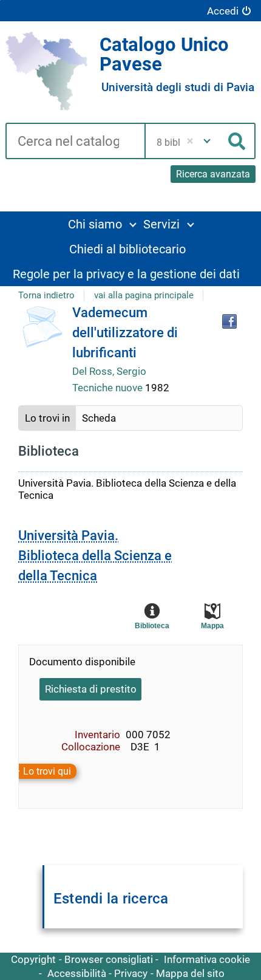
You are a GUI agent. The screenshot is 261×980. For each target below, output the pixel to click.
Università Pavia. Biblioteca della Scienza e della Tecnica (95, 555)
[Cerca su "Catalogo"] (74, 142)
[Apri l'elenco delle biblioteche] (207, 141)
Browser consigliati (108, 959)
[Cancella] (190, 141)
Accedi (223, 11)
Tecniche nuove (108, 388)
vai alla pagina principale (144, 295)
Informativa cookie (207, 959)
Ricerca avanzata (213, 174)
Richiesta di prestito (91, 689)
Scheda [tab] (99, 418)
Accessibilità (76, 973)
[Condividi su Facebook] (229, 321)
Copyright (33, 959)
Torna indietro (46, 295)
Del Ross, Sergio (109, 371)
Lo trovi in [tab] (47, 418)
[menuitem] (102, 223)
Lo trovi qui (47, 771)
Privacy (130, 973)
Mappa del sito (190, 973)
